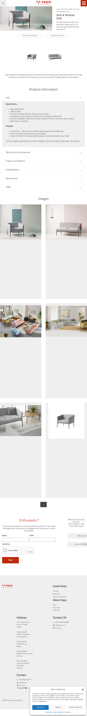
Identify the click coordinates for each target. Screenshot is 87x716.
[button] (83, 690)
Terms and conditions (59, 597)
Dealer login (56, 594)
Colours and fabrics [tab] (15, 161)
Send (10, 560)
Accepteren (40, 707)
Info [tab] (8, 98)
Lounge (76, 9)
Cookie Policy (49, 712)
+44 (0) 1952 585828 (62, 622)
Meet (70, 9)
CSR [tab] (8, 187)
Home (58, 9)
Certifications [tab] (12, 170)
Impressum (68, 712)
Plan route (58, 628)
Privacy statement (59, 712)
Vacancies (56, 610)
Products (65, 9)
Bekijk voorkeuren (75, 707)
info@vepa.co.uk (60, 625)
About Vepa (56, 607)
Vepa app (55, 591)
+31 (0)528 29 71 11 (25, 680)
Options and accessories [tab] (18, 152)
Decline (58, 707)
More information (57, 36)
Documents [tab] (12, 178)
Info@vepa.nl (23, 682)
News (54, 605)
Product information (29, 36)
